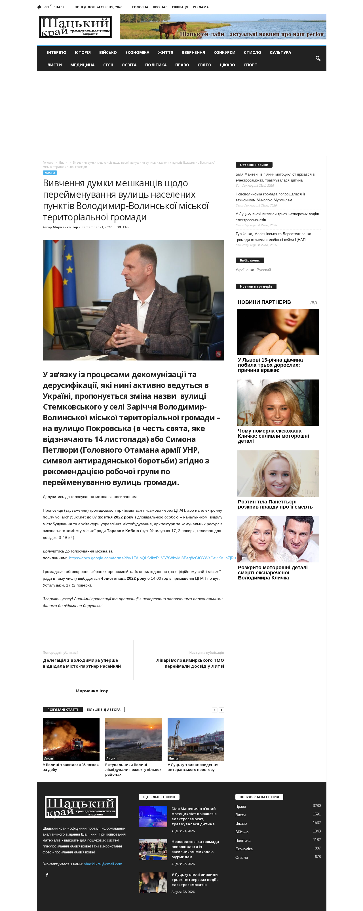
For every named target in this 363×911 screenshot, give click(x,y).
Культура (280, 52)
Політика (156, 65)
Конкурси (224, 52)
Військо (108, 52)
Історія (83, 52)
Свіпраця (180, 7)
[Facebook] (48, 876)
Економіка (137, 52)
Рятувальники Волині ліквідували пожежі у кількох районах (133, 769)
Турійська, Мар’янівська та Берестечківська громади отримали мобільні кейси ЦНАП (273, 237)
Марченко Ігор (65, 227)
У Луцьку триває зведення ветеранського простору (193, 767)
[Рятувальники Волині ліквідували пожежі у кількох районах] (133, 739)
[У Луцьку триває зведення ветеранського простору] (196, 739)
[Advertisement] (181, 113)
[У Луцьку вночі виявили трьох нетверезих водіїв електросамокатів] (153, 882)
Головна (140, 7)
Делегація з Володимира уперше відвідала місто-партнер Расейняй (82, 663)
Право (182, 65)
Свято (204, 65)
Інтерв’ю (56, 52)
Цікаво (227, 65)
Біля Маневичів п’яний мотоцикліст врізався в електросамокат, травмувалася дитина (275, 177)
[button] (318, 58)
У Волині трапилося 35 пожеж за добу (71, 767)
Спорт (251, 65)
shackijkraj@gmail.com (103, 864)
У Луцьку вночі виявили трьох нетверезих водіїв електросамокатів (277, 217)
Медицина (82, 65)
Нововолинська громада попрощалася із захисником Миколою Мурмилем (270, 197)
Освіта (129, 65)
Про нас (160, 7)
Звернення (193, 52)
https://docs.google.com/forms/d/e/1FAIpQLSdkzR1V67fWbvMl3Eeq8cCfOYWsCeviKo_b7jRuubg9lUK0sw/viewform (172, 558)
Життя (165, 52)
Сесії (108, 65)
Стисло (252, 52)
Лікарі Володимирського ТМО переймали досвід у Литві (190, 663)
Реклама (201, 7)
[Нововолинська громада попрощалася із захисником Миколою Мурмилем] (153, 849)
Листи (54, 65)
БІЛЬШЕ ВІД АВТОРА (104, 709)
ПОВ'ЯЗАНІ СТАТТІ (62, 709)
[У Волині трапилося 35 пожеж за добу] (71, 739)
